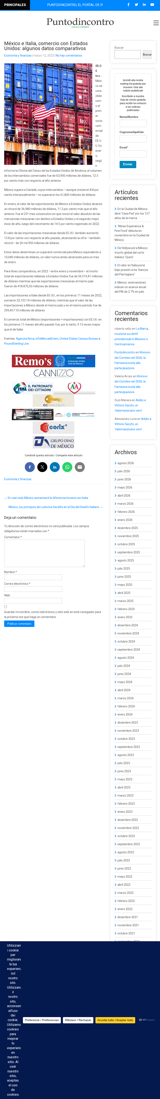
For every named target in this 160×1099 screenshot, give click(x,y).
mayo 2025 (125, 584)
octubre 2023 (126, 738)
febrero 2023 (126, 803)
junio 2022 (124, 868)
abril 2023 (124, 787)
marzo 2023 (126, 795)
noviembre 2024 (128, 633)
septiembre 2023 (129, 747)
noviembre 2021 (128, 925)
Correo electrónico (17, 583)
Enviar (127, 164)
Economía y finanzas (17, 55)
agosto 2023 (126, 755)
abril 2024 (124, 690)
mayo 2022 (125, 876)
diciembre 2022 (128, 819)
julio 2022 (124, 860)
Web (7, 595)
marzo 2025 (126, 601)
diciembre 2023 (128, 722)
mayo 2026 (125, 487)
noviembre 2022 (128, 828)
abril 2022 (124, 884)
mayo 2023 (125, 779)
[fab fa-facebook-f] (128, 4)
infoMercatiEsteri (47, 338)
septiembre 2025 (129, 552)
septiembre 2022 (129, 844)
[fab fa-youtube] (152, 4)
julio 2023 (124, 763)
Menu (156, 23)
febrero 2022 (126, 901)
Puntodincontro (125, 352)
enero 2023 (125, 811)
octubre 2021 (126, 933)
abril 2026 (124, 495)
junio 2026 (124, 479)
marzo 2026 (126, 503)
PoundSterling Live (16, 343)
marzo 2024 (126, 698)
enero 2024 (125, 714)
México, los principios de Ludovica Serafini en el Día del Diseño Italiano (56, 507)
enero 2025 (125, 617)
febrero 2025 (126, 609)
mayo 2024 (125, 682)
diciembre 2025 (128, 528)
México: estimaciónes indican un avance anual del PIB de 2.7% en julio (130, 287)
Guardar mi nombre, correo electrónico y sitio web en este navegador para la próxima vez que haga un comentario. (52, 614)
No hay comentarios (69, 55)
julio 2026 (124, 471)
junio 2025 (124, 576)
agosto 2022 (126, 852)
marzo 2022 (126, 892)
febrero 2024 (126, 706)
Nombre (10, 572)
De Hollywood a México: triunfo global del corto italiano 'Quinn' (131, 252)
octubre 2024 (126, 641)
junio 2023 (124, 771)
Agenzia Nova (25, 338)
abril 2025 (124, 593)
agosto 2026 (126, 463)
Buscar (119, 47)
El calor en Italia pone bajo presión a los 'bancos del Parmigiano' (131, 270)
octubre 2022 (126, 836)
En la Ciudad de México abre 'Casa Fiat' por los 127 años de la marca (132, 213)
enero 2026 (125, 520)
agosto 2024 (126, 657)
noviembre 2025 (128, 536)
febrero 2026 (126, 511)
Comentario (13, 537)
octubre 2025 (126, 544)
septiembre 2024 (129, 649)
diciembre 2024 (128, 625)
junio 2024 (124, 674)
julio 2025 (124, 568)
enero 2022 (125, 909)
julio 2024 (124, 665)
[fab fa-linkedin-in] (144, 4)
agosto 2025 (126, 560)
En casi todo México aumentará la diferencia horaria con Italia (46, 498)
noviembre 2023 (128, 730)
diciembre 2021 (128, 917)
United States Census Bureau (79, 338)
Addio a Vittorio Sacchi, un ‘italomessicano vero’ (130, 405)
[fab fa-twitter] (136, 4)
